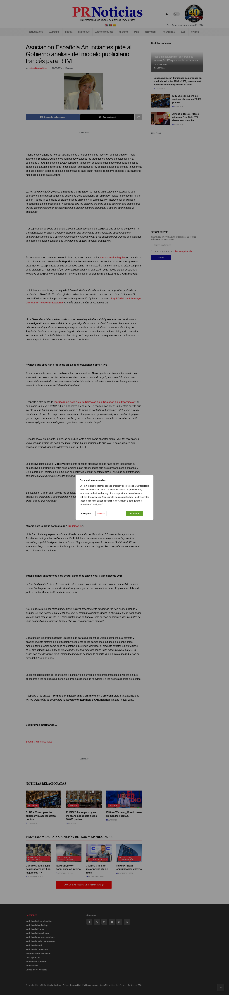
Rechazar (101, 513)
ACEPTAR (134, 513)
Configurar (86, 513)
